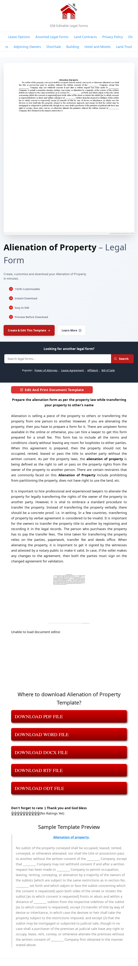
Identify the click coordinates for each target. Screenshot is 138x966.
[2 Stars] (15, 813)
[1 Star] (12, 813)
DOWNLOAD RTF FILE (39, 770)
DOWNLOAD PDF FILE (39, 716)
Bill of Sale (108, 370)
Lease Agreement (72, 370)
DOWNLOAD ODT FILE (39, 788)
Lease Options (19, 37)
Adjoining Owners (27, 47)
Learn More (71, 330)
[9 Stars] (35, 813)
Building (72, 47)
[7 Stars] (29, 813)
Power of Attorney (46, 370)
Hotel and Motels (97, 47)
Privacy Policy (112, 37)
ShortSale (53, 47)
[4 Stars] (21, 813)
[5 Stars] (24, 813)
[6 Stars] (27, 813)
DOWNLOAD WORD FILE (42, 734)
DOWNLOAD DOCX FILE (41, 752)
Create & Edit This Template (29, 330)
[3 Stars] (18, 813)
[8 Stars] (32, 813)
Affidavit (92, 370)
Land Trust (124, 47)
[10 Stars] (38, 813)
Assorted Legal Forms (51, 37)
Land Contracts (85, 37)
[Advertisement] (69, 665)
